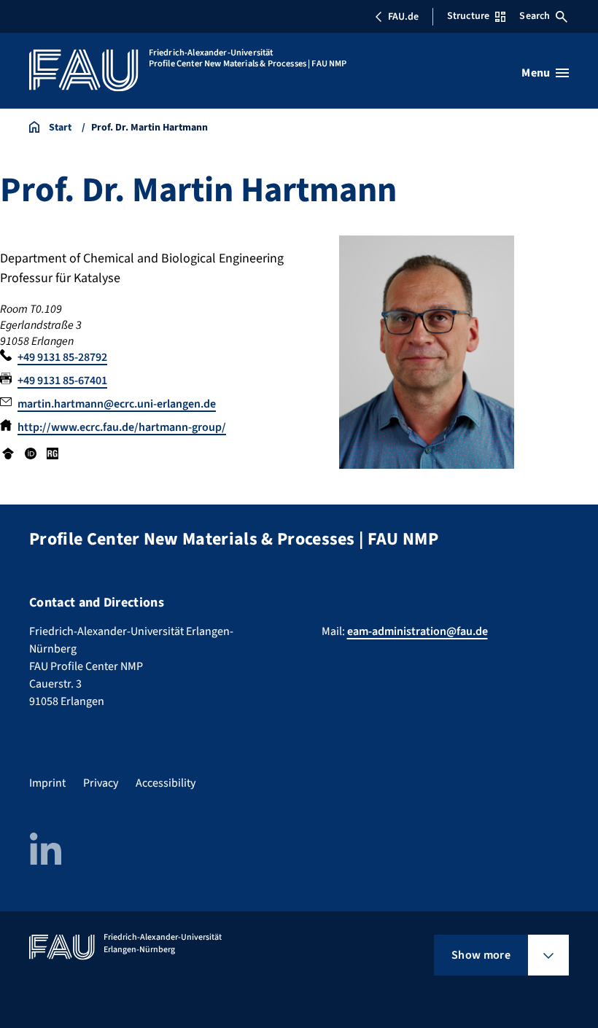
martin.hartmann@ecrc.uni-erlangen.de (117, 404)
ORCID (30, 453)
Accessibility (165, 783)
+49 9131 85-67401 (62, 381)
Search (534, 16)
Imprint (47, 783)
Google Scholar (8, 453)
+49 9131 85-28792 (62, 357)
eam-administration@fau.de (417, 631)
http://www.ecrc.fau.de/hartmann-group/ (122, 427)
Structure (468, 16)
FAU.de (403, 16)
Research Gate (52, 453)
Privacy (100, 783)
